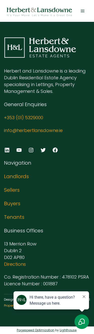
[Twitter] (43, 150)
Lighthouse (68, 330)
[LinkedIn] (7, 150)
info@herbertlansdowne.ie (33, 130)
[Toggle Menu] (82, 11)
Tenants (14, 217)
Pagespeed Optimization (35, 330)
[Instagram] (31, 150)
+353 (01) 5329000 (23, 117)
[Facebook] (55, 150)
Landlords (16, 176)
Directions (15, 264)
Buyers (12, 203)
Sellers (12, 189)
